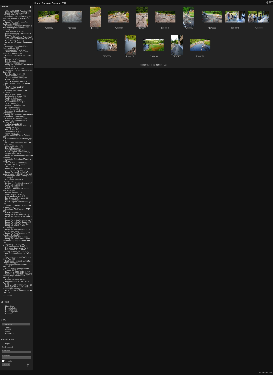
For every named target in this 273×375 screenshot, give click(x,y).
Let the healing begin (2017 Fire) (18, 253)
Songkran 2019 (11, 131)
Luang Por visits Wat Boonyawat (17, 220)
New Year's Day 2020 (13, 102)
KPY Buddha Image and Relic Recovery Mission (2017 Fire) (15, 251)
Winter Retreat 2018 (13, 194)
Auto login (8, 361)
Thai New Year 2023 (13, 76)
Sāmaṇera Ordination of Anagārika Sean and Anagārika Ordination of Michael (17, 18)
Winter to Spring (11, 98)
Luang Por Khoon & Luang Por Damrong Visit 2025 (16, 14)
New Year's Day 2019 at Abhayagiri (18, 139)
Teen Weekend (11, 109)
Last (165, 65)
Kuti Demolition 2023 (13, 74)
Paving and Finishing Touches (17, 183)
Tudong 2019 (10, 128)
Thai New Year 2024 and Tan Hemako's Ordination (15, 53)
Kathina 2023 (10, 59)
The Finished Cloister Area (15, 163)
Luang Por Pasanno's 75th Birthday (19, 42)
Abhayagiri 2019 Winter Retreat (17, 135)
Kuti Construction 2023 (14, 61)
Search (8, 330)
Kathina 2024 (10, 35)
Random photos (11, 312)
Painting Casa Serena (13, 96)
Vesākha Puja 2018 (12, 185)
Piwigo (270, 373)
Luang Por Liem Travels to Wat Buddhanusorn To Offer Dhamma (16, 173)
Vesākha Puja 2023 (12, 68)
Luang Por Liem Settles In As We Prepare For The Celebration (16, 169)
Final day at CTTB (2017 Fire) (16, 272)
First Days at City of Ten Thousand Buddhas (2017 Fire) (17, 288)
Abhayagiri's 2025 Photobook (16, 11)
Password (6, 355)
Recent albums (11, 310)
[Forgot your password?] (28, 365)
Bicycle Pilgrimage (12, 107)
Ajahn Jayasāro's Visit (13, 50)
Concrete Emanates (13, 196)
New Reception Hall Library (16, 152)
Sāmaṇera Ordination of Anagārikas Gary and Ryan (13, 245)
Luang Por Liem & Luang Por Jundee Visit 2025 (15, 23)
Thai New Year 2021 (13, 87)
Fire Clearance (11, 129)
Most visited (9, 306)
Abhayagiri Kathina (12, 146)
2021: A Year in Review (14, 81)
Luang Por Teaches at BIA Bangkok (18, 216)
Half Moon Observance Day (16, 248)
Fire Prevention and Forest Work (17, 83)
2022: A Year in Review (14, 78)
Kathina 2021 (10, 79)
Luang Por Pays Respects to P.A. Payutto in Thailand (16, 234)
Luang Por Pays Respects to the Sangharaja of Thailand (16, 230)
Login (7, 344)
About (7, 331)
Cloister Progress (12, 187)
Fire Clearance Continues (15, 198)
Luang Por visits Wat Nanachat (17, 222)
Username (6, 350)
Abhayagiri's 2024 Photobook (16, 33)
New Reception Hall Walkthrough (18, 202)
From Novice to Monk (13, 94)
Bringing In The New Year (15, 237)
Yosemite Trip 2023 (12, 63)
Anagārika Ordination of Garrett (17, 39)
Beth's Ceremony (11, 192)
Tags (7, 328)
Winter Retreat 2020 (13, 100)
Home (37, 3)
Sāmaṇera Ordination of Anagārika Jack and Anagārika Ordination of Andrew (17, 27)
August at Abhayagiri (13, 150)
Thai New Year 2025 (13, 31)
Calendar (9, 313)
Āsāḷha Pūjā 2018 (12, 153)
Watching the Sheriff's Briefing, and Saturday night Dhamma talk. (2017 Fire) (17, 275)
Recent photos (10, 308)
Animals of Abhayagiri (13, 105)
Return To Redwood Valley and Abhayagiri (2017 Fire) (16, 269)
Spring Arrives (10, 133)
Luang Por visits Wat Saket (15, 224)
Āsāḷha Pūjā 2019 (12, 124)
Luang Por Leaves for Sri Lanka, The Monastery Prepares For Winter (16, 239)
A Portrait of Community (14, 118)
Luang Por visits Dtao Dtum (15, 215)
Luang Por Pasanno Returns (16, 126)
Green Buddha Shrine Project (16, 37)
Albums (4, 6)
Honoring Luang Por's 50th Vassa (18, 55)
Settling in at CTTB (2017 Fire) (17, 285)
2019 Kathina (10, 103)
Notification (9, 333)
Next (160, 65)
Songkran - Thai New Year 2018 (17, 209)
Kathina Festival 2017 (13, 279)
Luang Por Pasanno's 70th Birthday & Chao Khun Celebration (18, 115)
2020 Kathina (10, 89)
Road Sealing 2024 (12, 41)
